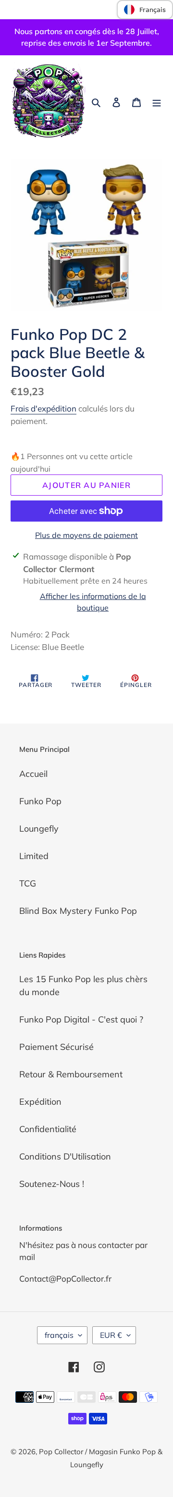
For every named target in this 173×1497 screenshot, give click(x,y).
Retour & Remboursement (71, 1074)
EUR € (111, 1335)
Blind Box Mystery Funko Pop (78, 910)
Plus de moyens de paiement (86, 535)
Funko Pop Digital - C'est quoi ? (81, 1019)
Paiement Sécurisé (56, 1046)
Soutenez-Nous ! (51, 1183)
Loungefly (39, 828)
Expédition (40, 1101)
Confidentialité (47, 1129)
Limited (34, 855)
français (59, 1335)
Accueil (33, 773)
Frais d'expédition (43, 408)
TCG (27, 883)
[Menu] (157, 101)
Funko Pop (40, 801)
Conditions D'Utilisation (65, 1156)
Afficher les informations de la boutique (93, 601)
